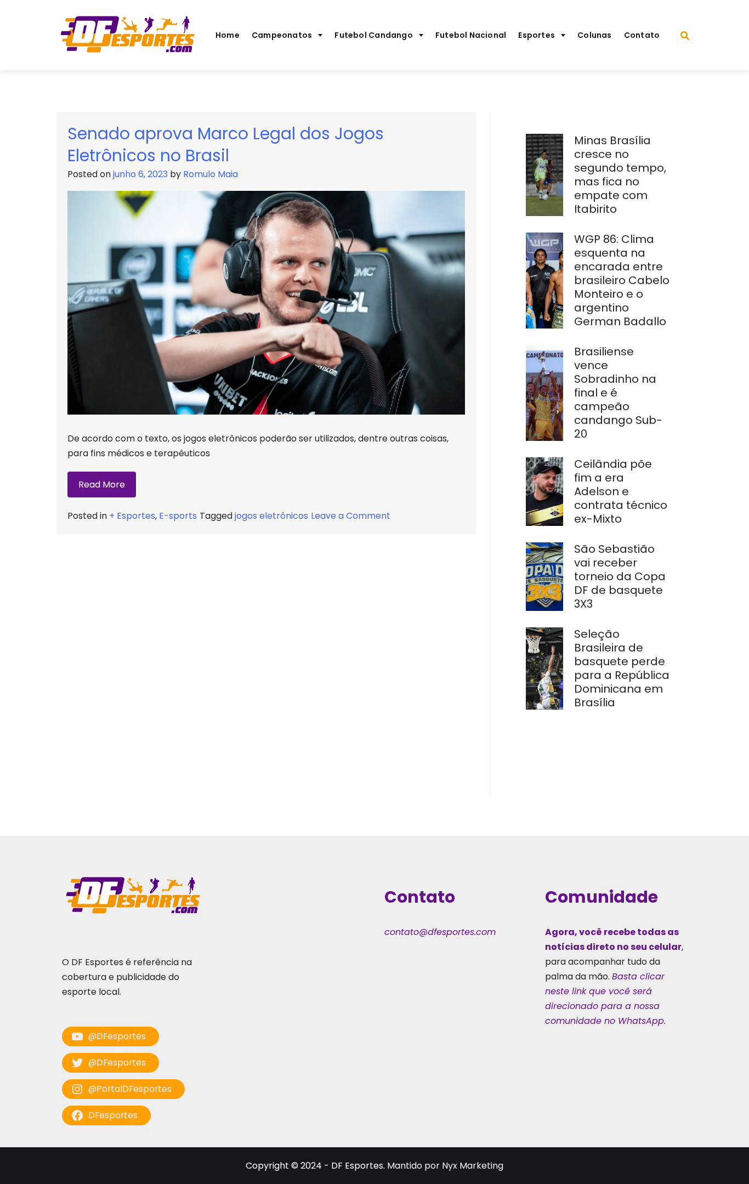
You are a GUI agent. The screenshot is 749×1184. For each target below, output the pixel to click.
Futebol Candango (373, 35)
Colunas (594, 35)
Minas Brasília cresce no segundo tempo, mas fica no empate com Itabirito (620, 175)
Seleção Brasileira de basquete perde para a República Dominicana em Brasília (621, 668)
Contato (642, 35)
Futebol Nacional (471, 35)
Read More (101, 484)
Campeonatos (282, 35)
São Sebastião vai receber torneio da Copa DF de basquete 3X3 (620, 576)
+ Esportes (132, 515)
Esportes (536, 35)
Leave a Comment (350, 515)
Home (227, 35)
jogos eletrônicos (271, 515)
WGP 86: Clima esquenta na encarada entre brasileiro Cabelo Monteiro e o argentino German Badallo (621, 280)
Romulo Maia (210, 174)
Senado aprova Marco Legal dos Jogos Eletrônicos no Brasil (225, 144)
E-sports (178, 515)
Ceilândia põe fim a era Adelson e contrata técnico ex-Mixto (620, 491)
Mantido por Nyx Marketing (445, 1165)
